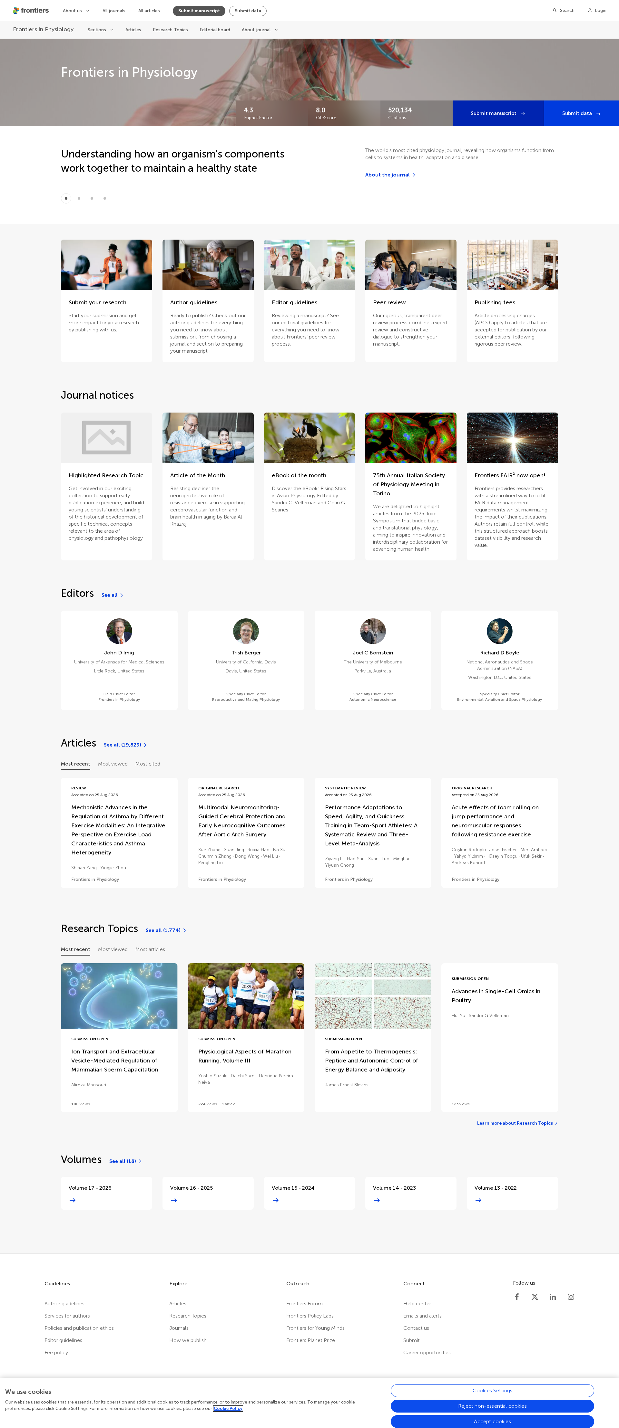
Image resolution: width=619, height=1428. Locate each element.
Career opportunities (427, 1352)
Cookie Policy (228, 1408)
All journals (114, 11)
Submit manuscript (199, 11)
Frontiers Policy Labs (310, 1316)
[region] (309, 1403)
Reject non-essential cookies (492, 1406)
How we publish (188, 1340)
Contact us (416, 1328)
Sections (97, 30)
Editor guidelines (63, 1340)
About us (73, 11)
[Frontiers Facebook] (517, 1297)
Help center (417, 1303)
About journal (257, 30)
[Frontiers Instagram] (571, 1297)
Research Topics (170, 30)
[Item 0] (66, 198)
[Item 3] (105, 198)
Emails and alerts (422, 1316)
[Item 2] (92, 198)
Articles (133, 30)
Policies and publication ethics (79, 1328)
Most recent (75, 764)
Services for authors (67, 1316)
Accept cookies (492, 1421)
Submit (411, 1340)
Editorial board (215, 30)
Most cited (147, 764)
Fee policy (56, 1352)
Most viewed (113, 764)
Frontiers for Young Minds (315, 1328)
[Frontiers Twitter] (535, 1297)
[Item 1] (79, 198)
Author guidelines (64, 1303)
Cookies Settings (493, 1390)
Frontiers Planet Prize (310, 1340)
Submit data (248, 11)
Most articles (150, 949)
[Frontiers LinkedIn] (553, 1297)
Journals (179, 1328)
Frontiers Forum (304, 1303)
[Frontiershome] (31, 10)
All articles (149, 11)
